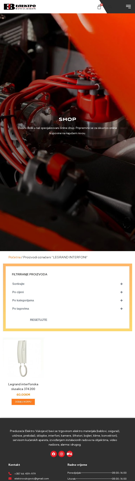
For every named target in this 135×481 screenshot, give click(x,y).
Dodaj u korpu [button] (23, 402)
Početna (14, 257)
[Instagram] (61, 454)
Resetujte (38, 320)
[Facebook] (53, 454)
